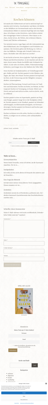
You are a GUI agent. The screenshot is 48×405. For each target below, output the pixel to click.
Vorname (24, 333)
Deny (24, 396)
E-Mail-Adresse (8, 248)
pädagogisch (11, 382)
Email (24, 339)
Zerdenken (7, 190)
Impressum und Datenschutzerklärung (27, 403)
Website (6, 255)
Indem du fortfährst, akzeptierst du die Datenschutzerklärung (25, 145)
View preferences (24, 399)
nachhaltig (15, 128)
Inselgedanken (9, 170)
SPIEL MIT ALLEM (24, 286)
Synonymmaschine (10, 159)
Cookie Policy (16, 403)
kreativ (10, 128)
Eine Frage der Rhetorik (12, 180)
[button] (46, 383)
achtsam (6, 128)
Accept (24, 392)
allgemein (11, 375)
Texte (6, 7)
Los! (34, 365)
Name (6, 240)
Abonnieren (24, 327)
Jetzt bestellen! (24, 314)
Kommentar (7, 219)
